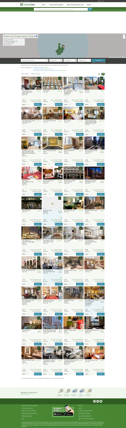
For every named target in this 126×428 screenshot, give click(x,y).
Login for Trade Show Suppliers (86, 418)
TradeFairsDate (27, 4)
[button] (62, 45)
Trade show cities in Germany (28, 410)
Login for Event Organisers (84, 416)
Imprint (80, 408)
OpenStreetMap (117, 57)
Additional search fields (97, 62)
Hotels (89, 5)
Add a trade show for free (75, 5)
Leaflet (110, 57)
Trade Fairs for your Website (85, 410)
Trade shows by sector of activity (29, 405)
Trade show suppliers (56, 5)
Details (24, 104)
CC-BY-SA (124, 57)
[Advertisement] (63, 22)
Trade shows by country (27, 408)
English (102, 1)
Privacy (80, 405)
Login (21, 1)
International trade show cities (28, 413)
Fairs (43, 5)
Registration (27, 1)
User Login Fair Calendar (84, 413)
